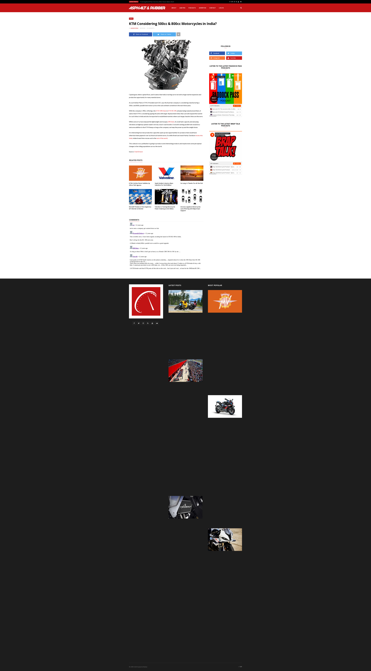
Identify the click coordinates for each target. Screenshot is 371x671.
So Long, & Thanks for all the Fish (191, 183)
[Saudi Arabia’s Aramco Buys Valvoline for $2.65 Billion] (166, 173)
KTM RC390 (172, 111)
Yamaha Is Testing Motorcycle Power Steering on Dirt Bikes (165, 208)
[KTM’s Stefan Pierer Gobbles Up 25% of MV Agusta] (140, 173)
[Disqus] (166, 246)
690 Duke (171, 122)
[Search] (241, 7)
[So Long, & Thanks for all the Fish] (191, 173)
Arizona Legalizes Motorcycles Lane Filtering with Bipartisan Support (190, 208)
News (131, 18)
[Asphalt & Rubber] (147, 7)
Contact (212, 8)
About (173, 8)
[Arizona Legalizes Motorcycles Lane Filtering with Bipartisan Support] (191, 196)
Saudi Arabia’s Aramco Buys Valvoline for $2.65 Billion (164, 184)
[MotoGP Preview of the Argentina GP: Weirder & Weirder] (140, 196)
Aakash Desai (134, 28)
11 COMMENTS (150, 28)
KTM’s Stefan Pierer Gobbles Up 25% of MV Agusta (139, 184)
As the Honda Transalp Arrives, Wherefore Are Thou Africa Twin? (157, 2)
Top (240, 667)
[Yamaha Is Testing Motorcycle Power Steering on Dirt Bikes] (166, 196)
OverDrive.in (138, 152)
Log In (221, 8)
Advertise (202, 8)
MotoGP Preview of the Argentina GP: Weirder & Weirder (140, 208)
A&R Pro (182, 8)
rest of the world (162, 138)
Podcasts (192, 8)
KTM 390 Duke (161, 111)
